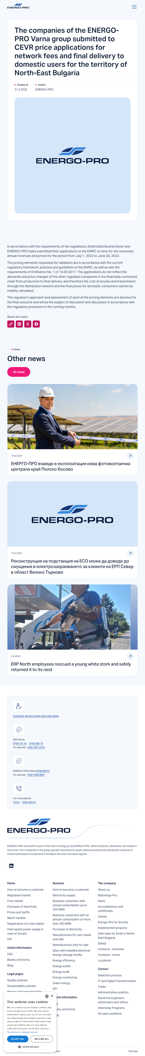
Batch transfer (16, 918)
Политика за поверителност (22, 1032)
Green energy (61, 983)
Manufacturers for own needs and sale (72, 937)
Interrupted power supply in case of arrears (25, 931)
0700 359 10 (36, 743)
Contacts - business (111, 949)
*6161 (16, 802)
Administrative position (113, 992)
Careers (103, 969)
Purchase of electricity (22, 907)
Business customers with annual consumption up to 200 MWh (70, 905)
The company (107, 883)
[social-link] (11, 866)
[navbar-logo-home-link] (30, 7)
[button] (134, 7)
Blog (10, 965)
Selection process (110, 975)
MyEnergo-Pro (107, 895)
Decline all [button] (41, 1038)
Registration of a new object (25, 924)
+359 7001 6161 (36, 747)
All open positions (110, 1013)
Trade (102, 987)
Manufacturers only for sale (70, 945)
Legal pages (15, 974)
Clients (102, 916)
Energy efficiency (64, 960)
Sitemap (133, 1051)
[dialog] (30, 1022)
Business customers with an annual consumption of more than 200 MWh (71, 919)
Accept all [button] (17, 1038)
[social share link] (10, 324)
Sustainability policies (21, 986)
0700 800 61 (43, 771)
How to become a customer (25, 890)
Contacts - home (109, 955)
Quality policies (17, 980)
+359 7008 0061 (36, 774)
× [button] (51, 996)
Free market (15, 901)
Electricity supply (64, 895)
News (101, 901)
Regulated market (19, 895)
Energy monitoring (65, 977)
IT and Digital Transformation (117, 981)
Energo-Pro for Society (113, 922)
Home (11, 883)
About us (104, 890)
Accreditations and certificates (110, 909)
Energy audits (62, 966)
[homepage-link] (72, 828)
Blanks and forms (18, 960)
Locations (104, 960)
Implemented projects (112, 928)
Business (58, 883)
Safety (102, 943)
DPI (9, 939)
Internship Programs (111, 1008)
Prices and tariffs (18, 912)
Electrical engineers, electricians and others (113, 1000)
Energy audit (61, 972)
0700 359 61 (29, 802)
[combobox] (47, 996)
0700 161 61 (20, 743)
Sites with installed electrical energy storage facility (71, 953)
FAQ (10, 954)
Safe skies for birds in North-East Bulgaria (116, 936)
